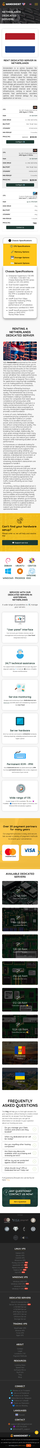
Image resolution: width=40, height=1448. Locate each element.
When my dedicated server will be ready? (18, 1138)
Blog (20, 1377)
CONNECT (20, 1386)
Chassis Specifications (21, 240)
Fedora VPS (18, 1270)
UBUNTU (20, 565)
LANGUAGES (20, 1410)
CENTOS (32, 565)
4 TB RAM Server (20, 1309)
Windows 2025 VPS (18, 1284)
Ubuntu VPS (20, 1255)
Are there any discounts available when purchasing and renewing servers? (18, 1153)
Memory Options (21, 252)
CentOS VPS (20, 1258)
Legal (20, 1351)
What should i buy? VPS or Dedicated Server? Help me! (17, 1169)
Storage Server (20, 1319)
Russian (22, 1415)
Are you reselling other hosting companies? (18, 1145)
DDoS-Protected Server (20, 1302)
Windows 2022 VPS (20, 1281)
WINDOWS (8, 578)
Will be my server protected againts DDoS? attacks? (17, 1161)
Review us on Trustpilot (21, 1391)
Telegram (6, 702)
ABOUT (20, 1344)
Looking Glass (20, 1365)
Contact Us (20, 227)
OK (28, 1445)
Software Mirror (20, 1370)
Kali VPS (18, 1272)
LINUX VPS (20, 1248)
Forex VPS (20, 1333)
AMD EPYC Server (20, 1314)
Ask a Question (20, 1202)
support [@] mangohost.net (21, 1424)
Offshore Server (20, 1317)
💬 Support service (20, 543)
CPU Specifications (21, 246)
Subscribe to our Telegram (21, 1398)
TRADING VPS (20, 1323)
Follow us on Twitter (21, 1396)
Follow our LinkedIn (21, 1401)
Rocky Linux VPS (18, 1263)
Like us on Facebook (21, 1393)
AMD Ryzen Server (20, 1312)
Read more (22, 1445)
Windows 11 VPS (18, 1289)
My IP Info (20, 1372)
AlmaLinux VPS (20, 1260)
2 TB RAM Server (20, 1307)
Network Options (21, 263)
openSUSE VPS (18, 1265)
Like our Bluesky (21, 1406)
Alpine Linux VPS (18, 1268)
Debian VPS (20, 1253)
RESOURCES (20, 1360)
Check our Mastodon (21, 1403)
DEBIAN (8, 565)
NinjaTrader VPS (20, 1328)
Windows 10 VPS (20, 1286)
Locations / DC (20, 1354)
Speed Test (20, 1367)
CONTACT (20, 1419)
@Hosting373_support (21, 1429)
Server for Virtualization (18, 1305)
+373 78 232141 (21, 1427)
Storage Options (21, 257)
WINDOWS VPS (20, 1277)
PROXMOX (20, 578)
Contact (20, 1349)
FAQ (8, 1180)
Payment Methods (20, 1356)
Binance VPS (20, 1330)
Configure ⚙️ (20, 142)
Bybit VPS (20, 1335)
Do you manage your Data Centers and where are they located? (17, 1129)
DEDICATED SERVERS (20, 1297)
